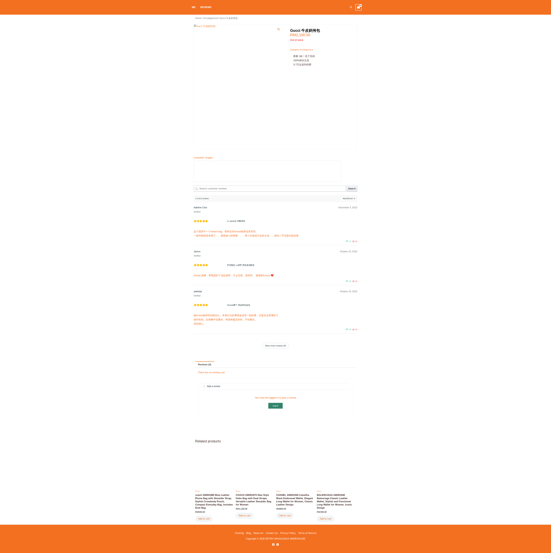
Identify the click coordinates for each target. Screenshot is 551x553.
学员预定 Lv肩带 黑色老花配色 (240, 265)
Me (193, 7)
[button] (351, 7)
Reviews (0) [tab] (204, 364)
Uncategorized (210, 18)
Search (352, 188)
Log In (275, 405)
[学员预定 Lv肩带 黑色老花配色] (218, 265)
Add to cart (204, 518)
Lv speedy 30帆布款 (236, 221)
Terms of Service (307, 533)
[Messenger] (277, 544)
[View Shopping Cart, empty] (358, 7)
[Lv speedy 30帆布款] (218, 221)
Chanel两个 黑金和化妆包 (238, 305)
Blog (248, 533)
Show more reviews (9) (275, 346)
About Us (258, 533)
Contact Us (272, 533)
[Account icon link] (218, 7)
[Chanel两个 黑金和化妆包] (218, 305)
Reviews (205, 7)
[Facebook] (273, 544)
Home (198, 18)
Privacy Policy (288, 533)
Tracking (239, 533)
